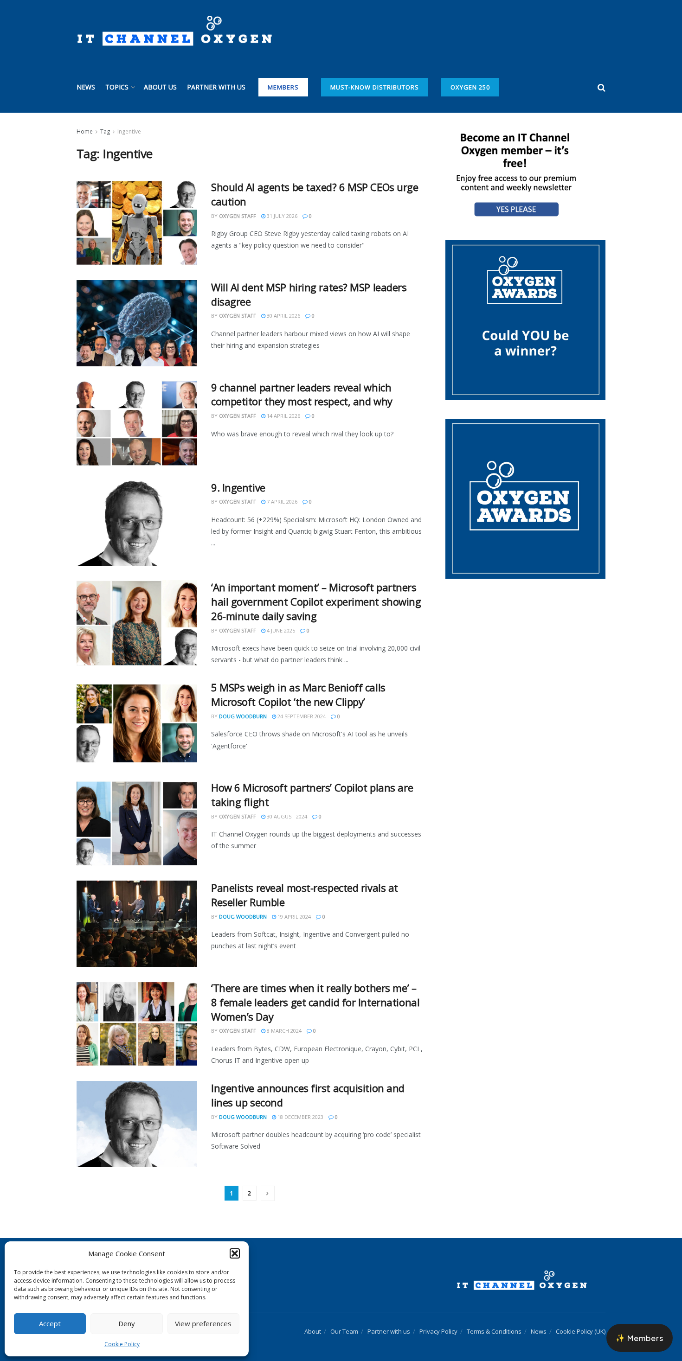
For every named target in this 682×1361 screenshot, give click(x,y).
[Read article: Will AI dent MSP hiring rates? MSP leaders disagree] (137, 323)
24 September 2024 (301, 716)
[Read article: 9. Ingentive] (137, 523)
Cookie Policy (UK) (580, 1331)
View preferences (203, 1323)
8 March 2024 (283, 1030)
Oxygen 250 (470, 87)
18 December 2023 (299, 1116)
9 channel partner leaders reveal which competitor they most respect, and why (301, 394)
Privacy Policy (438, 1331)
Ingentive (129, 131)
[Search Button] (601, 87)
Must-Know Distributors (374, 87)
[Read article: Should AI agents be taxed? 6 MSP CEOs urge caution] (137, 223)
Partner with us (216, 87)
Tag (105, 131)
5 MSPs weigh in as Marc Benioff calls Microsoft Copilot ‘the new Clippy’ (298, 694)
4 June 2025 (280, 630)
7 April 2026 (281, 501)
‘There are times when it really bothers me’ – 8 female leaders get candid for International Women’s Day (315, 1002)
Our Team (344, 1331)
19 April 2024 (293, 916)
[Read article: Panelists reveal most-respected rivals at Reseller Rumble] (137, 924)
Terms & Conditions (494, 1331)
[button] (234, 1253)
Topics (117, 87)
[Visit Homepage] (174, 31)
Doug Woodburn (243, 716)
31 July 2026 (281, 215)
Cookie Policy (122, 1344)
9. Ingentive (238, 487)
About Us (160, 87)
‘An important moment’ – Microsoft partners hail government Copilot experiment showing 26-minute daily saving (316, 601)
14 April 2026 (282, 415)
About (312, 1331)
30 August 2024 (286, 816)
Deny (126, 1323)
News (86, 87)
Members (283, 87)
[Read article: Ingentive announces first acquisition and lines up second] (137, 1124)
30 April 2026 (282, 315)
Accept (50, 1323)
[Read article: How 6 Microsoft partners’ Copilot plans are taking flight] (137, 823)
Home (85, 131)
